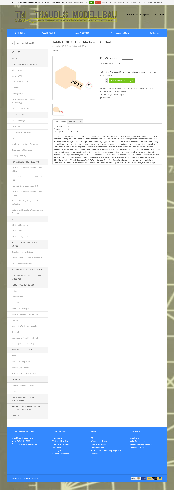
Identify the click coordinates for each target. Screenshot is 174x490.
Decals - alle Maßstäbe (20, 108)
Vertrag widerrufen (120, 33)
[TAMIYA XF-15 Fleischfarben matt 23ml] (74, 78)
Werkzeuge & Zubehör (22, 350)
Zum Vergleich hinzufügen (113, 94)
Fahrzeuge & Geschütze (22, 114)
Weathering (16, 320)
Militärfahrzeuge (18, 120)
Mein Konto (158, 15)
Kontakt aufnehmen (60, 444)
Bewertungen (75, 121)
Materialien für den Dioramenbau (25, 326)
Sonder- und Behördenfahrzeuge (25, 144)
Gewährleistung (97, 447)
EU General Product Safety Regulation (106, 450)
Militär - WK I (17, 70)
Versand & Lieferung (60, 454)
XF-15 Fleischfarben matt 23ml (74, 46)
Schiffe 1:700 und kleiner (21, 231)
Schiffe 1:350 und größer (21, 225)
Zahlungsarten (58, 450)
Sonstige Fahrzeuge (19, 156)
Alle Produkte (48, 33)
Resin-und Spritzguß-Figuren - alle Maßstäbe (25, 202)
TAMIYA (109, 75)
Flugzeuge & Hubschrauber (24, 64)
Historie (15, 391)
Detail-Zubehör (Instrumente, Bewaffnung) (23, 101)
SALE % (14, 58)
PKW (13, 138)
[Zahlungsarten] (133, 478)
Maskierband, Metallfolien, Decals (25, 338)
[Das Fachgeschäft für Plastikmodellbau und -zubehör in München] (68, 15)
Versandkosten (127, 59)
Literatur (16, 379)
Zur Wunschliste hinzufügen (114, 91)
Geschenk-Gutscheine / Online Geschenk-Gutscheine (26, 408)
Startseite (20, 33)
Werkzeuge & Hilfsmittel (21, 367)
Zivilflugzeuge (17, 93)
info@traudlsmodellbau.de (26, 444)
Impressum (57, 438)
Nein (98, 2)
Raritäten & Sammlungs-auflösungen (23, 399)
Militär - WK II (17, 76)
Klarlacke (15, 302)
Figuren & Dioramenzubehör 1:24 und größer (27, 169)
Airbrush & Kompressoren (22, 361)
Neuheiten (16, 52)
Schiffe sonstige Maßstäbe (22, 237)
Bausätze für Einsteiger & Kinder (27, 269)
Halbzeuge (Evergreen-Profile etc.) (25, 373)
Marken (15, 415)
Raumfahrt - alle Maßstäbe (22, 252)
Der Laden (154, 33)
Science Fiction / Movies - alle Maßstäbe (27, 257)
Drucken (106, 98)
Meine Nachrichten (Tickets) (141, 444)
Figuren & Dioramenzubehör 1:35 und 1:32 (27, 178)
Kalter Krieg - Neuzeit (20, 82)
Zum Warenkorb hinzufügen (121, 80)
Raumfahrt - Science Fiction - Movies (25, 244)
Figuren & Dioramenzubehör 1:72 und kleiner (27, 193)
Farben (14, 291)
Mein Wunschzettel (137, 447)
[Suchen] (12, 43)
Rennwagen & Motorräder (22, 150)
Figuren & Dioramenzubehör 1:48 (25, 186)
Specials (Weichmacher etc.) (23, 344)
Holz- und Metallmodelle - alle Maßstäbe (26, 277)
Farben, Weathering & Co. (23, 285)
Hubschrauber (17, 87)
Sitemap (94, 454)
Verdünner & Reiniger (20, 308)
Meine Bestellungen (138, 441)
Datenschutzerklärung (100, 444)
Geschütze (16, 126)
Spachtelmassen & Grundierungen (25, 314)
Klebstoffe (16, 332)
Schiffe (15, 219)
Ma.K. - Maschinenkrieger (22, 263)
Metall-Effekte (17, 296)
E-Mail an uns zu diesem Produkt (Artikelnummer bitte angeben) (129, 88)
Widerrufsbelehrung (99, 441)
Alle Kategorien (82, 33)
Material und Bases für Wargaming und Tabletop (27, 211)
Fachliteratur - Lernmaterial (23, 385)
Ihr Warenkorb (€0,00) (139, 15)
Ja (91, 2)
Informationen (60, 121)
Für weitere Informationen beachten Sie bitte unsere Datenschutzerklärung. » (132, 2)
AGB (92, 438)
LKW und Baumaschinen (21, 132)
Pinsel (14, 355)
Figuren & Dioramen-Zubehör (25, 162)
